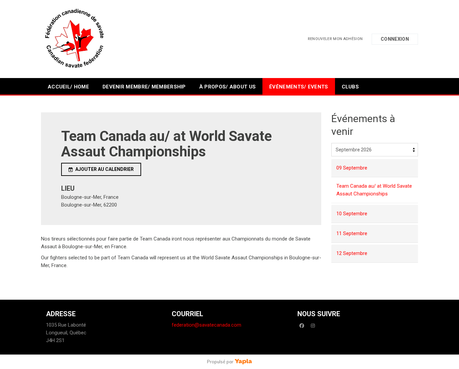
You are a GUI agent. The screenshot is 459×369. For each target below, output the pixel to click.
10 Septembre (351, 214)
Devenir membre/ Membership (144, 87)
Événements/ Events (298, 87)
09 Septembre (351, 168)
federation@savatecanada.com (206, 325)
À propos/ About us (227, 87)
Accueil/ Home (68, 87)
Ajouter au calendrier (104, 169)
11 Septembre (351, 233)
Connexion (395, 39)
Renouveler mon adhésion (335, 39)
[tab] (374, 168)
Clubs (350, 87)
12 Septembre (351, 253)
